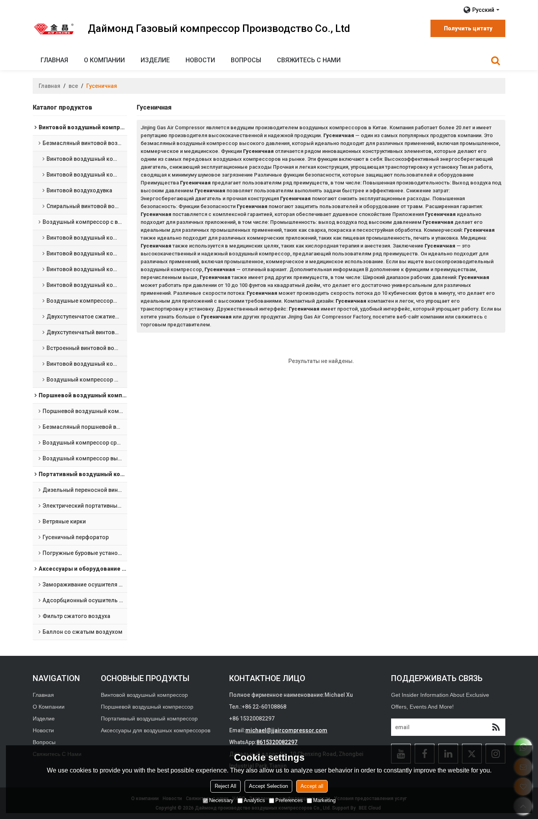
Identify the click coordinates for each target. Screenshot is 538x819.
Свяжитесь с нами (309, 60)
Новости (200, 60)
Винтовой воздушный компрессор (144, 695)
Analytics (254, 800)
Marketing (324, 800)
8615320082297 (276, 742)
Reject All (225, 786)
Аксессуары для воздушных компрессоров (155, 730)
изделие (155, 60)
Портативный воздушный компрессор (149, 718)
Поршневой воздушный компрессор (147, 707)
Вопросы (246, 60)
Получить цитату (468, 28)
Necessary (221, 800)
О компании (104, 60)
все (73, 86)
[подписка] (495, 727)
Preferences (289, 800)
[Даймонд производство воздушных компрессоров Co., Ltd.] (54, 29)
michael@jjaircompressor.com (286, 730)
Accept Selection (268, 786)
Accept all (312, 786)
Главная (54, 60)
